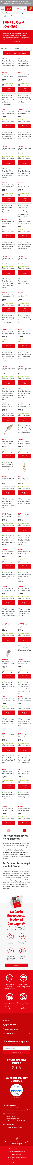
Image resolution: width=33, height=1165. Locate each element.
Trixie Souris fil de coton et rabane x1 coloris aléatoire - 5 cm (24, 76)
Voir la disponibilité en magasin (17, 53)
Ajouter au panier (8, 89)
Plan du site (22, 1160)
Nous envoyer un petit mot (13, 1127)
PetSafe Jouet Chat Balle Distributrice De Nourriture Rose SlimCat (24, 553)
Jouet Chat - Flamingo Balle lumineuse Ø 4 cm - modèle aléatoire (8, 333)
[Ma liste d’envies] (25, 8)
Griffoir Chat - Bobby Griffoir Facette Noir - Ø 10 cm (24, 333)
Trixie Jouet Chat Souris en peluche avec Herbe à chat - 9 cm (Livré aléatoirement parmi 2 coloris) (24, 225)
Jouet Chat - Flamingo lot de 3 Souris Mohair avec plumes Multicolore (24, 406)
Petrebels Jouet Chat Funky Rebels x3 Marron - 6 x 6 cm (8, 663)
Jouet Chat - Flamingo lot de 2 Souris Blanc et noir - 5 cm (24, 113)
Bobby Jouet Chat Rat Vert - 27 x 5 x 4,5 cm (7, 442)
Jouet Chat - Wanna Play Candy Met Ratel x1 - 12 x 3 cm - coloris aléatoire (8, 296)
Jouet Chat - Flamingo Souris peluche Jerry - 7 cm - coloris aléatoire (8, 626)
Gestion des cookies (16, 1162)
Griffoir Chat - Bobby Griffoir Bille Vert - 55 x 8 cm (24, 736)
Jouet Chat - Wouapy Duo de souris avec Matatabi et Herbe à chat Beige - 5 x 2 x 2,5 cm (24, 700)
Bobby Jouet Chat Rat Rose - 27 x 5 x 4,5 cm (23, 515)
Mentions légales (16, 1154)
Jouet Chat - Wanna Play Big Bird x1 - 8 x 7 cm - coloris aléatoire (24, 773)
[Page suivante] (24, 830)
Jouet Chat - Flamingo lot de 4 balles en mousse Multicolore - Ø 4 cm (8, 149)
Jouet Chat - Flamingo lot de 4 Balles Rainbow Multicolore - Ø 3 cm (24, 149)
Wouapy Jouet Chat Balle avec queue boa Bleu (8, 222)
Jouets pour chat (14, 15)
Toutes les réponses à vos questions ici (16, 1110)
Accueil (4, 15)
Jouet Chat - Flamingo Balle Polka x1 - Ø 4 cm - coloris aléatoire (24, 186)
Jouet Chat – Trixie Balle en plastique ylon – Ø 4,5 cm (8, 700)
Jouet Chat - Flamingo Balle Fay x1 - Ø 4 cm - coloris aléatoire (7, 259)
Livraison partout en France (9, 1004)
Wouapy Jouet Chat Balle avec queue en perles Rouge (8, 480)
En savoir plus (15, 1097)
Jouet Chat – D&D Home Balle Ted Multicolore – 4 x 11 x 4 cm (8, 516)
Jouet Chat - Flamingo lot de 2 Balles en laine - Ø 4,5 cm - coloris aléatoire (8, 369)
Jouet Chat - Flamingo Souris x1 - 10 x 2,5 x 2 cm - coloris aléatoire (8, 76)
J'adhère (16, 965)
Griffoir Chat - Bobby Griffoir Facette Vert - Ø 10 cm (8, 773)
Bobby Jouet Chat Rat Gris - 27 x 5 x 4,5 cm (8, 735)
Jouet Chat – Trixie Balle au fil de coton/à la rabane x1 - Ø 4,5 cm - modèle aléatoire (8, 114)
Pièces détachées (12, 1160)
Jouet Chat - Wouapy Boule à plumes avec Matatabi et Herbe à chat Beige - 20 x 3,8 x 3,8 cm (8, 407)
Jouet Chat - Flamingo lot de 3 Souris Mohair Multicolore (24, 369)
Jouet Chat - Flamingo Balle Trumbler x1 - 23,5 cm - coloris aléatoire (24, 590)
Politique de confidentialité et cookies (16, 1157)
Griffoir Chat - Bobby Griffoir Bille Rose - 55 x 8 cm (24, 480)
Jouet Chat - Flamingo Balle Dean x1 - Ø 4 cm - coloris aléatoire (24, 259)
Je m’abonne (16, 1052)
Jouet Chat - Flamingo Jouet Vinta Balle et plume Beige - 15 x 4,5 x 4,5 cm (8, 554)
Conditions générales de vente (16, 1148)
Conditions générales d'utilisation (16, 1151)
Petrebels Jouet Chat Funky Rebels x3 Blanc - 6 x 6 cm (24, 626)
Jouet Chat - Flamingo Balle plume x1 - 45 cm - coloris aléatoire (8, 590)
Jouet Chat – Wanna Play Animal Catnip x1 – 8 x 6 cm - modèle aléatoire (8, 186)
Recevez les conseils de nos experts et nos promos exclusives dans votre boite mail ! (16, 1042)
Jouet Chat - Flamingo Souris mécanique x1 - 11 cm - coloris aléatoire (24, 443)
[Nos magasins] (18, 8)
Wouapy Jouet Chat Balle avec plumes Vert (24, 662)
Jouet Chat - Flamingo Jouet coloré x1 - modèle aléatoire (8, 810)
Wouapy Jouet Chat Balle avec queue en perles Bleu (24, 810)
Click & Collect (23, 984)
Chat (8, 15)
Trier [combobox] (27, 49)
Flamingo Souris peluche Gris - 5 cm (24, 295)
